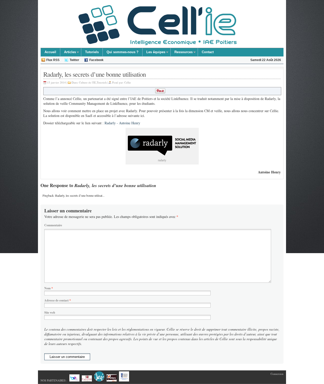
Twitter (74, 60)
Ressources (182, 52)
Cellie (127, 82)
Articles (68, 52)
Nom (48, 288)
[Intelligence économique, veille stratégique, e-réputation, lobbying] (157, 25)
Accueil (50, 52)
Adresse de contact (57, 300)
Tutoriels (92, 52)
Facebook (96, 60)
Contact (208, 52)
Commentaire (53, 225)
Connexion (277, 374)
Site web (49, 312)
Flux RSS (52, 60)
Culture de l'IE (87, 82)
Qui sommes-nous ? (122, 52)
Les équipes (154, 52)
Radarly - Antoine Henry (122, 122)
